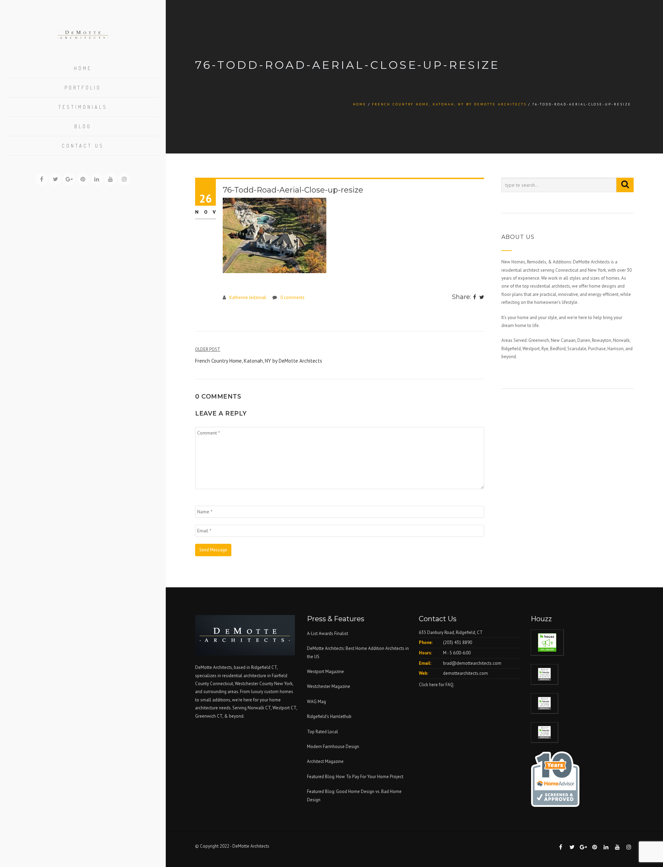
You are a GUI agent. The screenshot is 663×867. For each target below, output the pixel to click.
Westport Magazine (325, 671)
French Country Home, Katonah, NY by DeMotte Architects (449, 104)
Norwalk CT (259, 708)
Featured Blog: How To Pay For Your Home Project (355, 777)
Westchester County (254, 684)
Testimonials (82, 107)
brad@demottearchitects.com (472, 663)
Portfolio (83, 88)
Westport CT (284, 708)
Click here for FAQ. (436, 685)
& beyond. (234, 716)
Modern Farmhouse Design (333, 746)
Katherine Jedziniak (247, 297)
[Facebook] (474, 297)
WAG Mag (316, 702)
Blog (83, 126)
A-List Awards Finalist (327, 633)
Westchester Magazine (328, 686)
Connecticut (221, 684)
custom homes (278, 691)
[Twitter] (481, 297)
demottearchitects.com (465, 673)
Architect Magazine (325, 761)
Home (83, 68)
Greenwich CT (208, 716)
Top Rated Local (322, 732)
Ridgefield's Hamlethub (329, 716)
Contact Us (83, 146)
